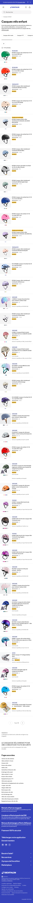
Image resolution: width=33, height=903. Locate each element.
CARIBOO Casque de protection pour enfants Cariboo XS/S (21, 299)
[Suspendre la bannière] (28, 2)
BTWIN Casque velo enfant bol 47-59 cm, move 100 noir (22, 135)
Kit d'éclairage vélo (7, 794)
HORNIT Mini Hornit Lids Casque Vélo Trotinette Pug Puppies (22, 536)
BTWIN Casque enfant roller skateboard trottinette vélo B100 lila (22, 233)
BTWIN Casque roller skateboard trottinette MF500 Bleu (21, 149)
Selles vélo (4, 767)
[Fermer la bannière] (30, 2)
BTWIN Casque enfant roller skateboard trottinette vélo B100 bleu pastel (21, 121)
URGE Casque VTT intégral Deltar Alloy (21, 655)
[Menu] (3, 7)
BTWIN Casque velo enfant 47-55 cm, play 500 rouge (21, 447)
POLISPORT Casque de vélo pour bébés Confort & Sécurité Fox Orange (21, 487)
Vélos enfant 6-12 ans (7, 761)
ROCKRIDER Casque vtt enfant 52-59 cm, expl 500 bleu (22, 264)
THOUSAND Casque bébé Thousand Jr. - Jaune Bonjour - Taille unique (22, 705)
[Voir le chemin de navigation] (2, 16)
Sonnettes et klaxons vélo (9, 769)
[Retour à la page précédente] (10, 723)
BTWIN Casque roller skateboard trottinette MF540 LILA (21, 281)
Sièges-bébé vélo (6, 787)
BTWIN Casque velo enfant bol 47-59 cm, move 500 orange (22, 70)
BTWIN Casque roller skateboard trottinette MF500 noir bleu (21, 86)
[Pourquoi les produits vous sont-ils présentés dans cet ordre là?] (2, 48)
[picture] (5, 55)
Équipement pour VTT (7, 778)
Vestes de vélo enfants (8, 758)
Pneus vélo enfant (6, 765)
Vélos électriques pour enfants (10, 799)
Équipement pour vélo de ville (10, 801)
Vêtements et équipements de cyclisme (12, 783)
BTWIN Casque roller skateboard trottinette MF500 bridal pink (21, 249)
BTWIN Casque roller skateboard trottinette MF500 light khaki (21, 181)
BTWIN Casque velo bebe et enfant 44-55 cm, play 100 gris (21, 166)
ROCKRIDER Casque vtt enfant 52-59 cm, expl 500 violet (22, 397)
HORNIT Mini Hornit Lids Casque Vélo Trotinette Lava (22, 519)
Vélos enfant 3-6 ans (7, 774)
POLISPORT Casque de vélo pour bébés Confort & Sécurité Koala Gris (22, 433)
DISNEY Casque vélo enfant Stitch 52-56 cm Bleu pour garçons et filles (21, 639)
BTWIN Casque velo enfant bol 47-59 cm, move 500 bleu (22, 197)
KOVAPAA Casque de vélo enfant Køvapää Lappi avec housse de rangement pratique (21, 603)
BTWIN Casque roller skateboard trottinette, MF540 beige (21, 381)
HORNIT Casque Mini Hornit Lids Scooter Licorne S (20, 502)
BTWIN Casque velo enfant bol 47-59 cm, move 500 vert (22, 53)
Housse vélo (5, 763)
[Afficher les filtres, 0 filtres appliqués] (4, 43)
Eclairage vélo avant (7, 772)
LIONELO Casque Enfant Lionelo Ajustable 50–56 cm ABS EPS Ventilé (21, 333)
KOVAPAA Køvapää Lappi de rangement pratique (19, 670)
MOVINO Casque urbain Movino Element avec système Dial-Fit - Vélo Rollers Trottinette (22, 623)
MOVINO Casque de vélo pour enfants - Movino (20, 569)
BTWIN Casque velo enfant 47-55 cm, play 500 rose (21, 214)
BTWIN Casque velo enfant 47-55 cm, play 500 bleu (21, 686)
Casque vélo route (8, 35)
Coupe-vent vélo (6, 785)
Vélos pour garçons (7, 781)
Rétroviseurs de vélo (7, 792)
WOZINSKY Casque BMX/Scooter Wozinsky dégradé (21, 366)
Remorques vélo (6, 790)
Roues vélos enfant (7, 776)
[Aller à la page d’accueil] (14, 7)
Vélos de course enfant (8, 796)
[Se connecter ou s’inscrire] (26, 7)
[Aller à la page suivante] (22, 723)
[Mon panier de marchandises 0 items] (29, 7)
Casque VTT (20, 35)
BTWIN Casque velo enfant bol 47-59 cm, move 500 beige (22, 101)
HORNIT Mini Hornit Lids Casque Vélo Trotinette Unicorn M (22, 552)
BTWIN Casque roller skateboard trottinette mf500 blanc (21, 314)
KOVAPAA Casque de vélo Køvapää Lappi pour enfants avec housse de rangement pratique (21, 467)
